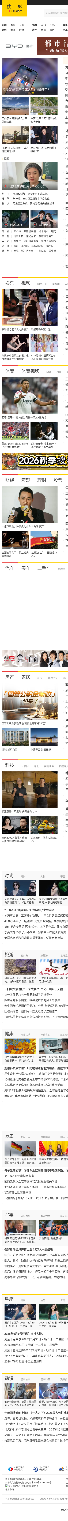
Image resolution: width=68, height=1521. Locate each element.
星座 (9, 1299)
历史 (9, 1136)
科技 (9, 765)
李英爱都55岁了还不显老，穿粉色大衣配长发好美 (35, 932)
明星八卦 (42, 284)
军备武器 (45, 1216)
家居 (52, 29)
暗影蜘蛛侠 (30, 231)
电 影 (6, 241)
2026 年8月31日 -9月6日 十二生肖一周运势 (31, 1344)
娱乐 (9, 283)
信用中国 (9, 1489)
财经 (9, 480)
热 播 (6, 231)
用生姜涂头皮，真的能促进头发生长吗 (33, 203)
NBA (52, 25)
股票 (57, 480)
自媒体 (61, 569)
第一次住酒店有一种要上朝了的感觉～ (28, 994)
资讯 (64, 678)
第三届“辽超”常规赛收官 (19, 1175)
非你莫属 (41, 250)
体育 (9, 371)
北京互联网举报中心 (44, 1468)
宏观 (12, 29)
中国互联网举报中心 (19, 1468)
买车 (25, 568)
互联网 (25, 766)
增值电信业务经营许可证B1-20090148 (23, 1479)
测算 (23, 1300)
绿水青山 (44, 231)
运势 (42, 1300)
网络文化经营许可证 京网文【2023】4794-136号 (28, 1482)
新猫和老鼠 (37, 246)
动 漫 (6, 246)
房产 (9, 677)
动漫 (9, 1378)
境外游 (44, 955)
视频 (25, 283)
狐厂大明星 (27, 250)
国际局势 (25, 1216)
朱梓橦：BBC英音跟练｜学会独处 (31, 198)
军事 (12, 25)
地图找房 (52, 678)
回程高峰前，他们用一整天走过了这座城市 (30, 1011)
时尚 (9, 875)
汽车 (9, 568)
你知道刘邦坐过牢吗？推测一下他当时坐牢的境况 (35, 1187)
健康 (9, 1033)
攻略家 (64, 955)
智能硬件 (48, 766)
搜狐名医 (45, 1034)
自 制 (6, 236)
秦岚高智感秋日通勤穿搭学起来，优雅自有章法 (33, 937)
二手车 (44, 568)
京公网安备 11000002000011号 (23, 1486)
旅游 (9, 954)
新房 (43, 29)
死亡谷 (18, 231)
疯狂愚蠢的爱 (31, 241)
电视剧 (56, 284)
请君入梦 (19, 236)
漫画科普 (45, 1379)
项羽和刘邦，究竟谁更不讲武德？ (31, 193)
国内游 (24, 955)
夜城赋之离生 (46, 236)
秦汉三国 (25, 1136)
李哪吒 (25, 246)
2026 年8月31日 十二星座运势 (23, 1361)
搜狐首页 (14, 8)
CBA (58, 372)
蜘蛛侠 (18, 241)
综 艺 (6, 250)
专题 (21, 25)
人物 (42, 876)
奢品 (62, 876)
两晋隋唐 (45, 1136)
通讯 (36, 766)
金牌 (16, 250)
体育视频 (30, 371)
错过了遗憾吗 (48, 241)
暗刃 (53, 231)
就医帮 (64, 1034)
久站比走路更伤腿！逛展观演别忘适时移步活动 (33, 1084)
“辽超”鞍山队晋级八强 (17, 1192)
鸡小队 (50, 246)
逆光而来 (31, 236)
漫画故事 (25, 1379)
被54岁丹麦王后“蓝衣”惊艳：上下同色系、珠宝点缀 (36, 926)
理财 (21, 29)
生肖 (62, 1300)
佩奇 (16, 246)
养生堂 (52, 250)
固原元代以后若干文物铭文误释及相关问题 (30, 1181)
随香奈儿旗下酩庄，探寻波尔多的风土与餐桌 (32, 1000)
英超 (43, 25)
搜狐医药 (25, 1034)
